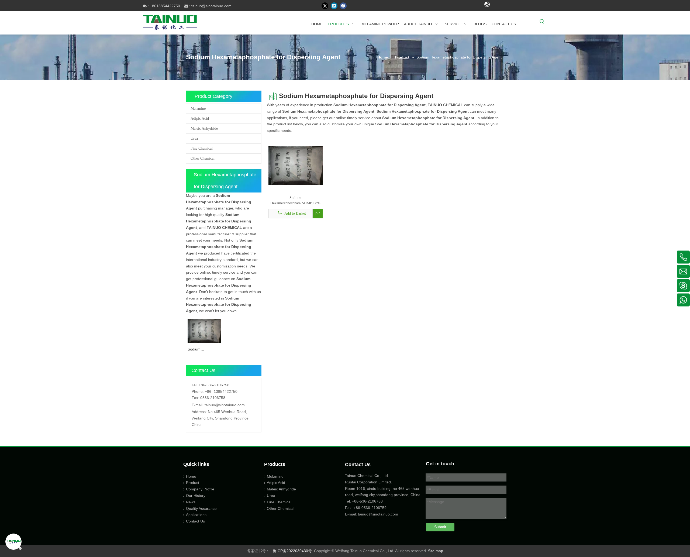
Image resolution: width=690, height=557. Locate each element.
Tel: (195, 385)
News (190, 502)
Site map (435, 551)
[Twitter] (325, 5)
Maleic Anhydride (204, 128)
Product (192, 482)
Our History (195, 495)
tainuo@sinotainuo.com (211, 6)
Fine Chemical (202, 148)
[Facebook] (343, 5)
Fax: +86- (353, 508)
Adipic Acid (200, 118)
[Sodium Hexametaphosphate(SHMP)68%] (204, 330)
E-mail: (197, 405)
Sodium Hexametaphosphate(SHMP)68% (204, 349)
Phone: (198, 391)
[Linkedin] (334, 5)
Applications (196, 515)
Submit (440, 527)
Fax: (195, 398)
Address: (199, 412)
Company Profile (200, 489)
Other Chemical (203, 158)
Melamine (198, 108)
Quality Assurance (201, 508)
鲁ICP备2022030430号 (292, 551)
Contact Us (195, 521)
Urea (194, 138)
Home (191, 476)
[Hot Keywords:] (542, 22)
